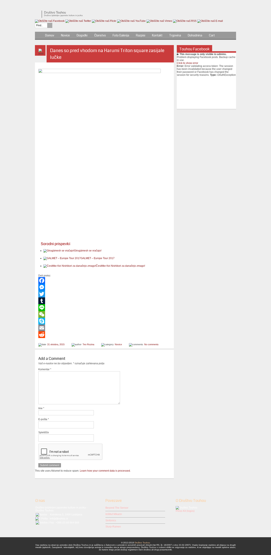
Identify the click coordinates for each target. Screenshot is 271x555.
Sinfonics (110, 520)
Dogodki (82, 35)
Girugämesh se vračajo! (87, 250)
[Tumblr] (104, 300)
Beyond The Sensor (116, 507)
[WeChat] (104, 314)
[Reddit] (104, 334)
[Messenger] (104, 287)
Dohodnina (195, 35)
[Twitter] (104, 294)
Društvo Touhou (142, 542)
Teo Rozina (88, 344)
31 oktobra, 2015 (56, 344)
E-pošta (43, 419)
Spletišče (43, 432)
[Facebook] (104, 280)
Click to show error (187, 63)
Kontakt (157, 35)
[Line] (104, 307)
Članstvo (100, 35)
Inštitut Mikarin (113, 514)
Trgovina (175, 35)
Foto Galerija (121, 35)
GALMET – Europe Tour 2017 (98, 258)
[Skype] (104, 321)
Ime (41, 408)
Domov (49, 35)
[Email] (104, 327)
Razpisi (140, 35)
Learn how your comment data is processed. (105, 470)
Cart (212, 35)
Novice (65, 35)
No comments (151, 344)
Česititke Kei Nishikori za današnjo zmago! (120, 265)
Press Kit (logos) (185, 510)
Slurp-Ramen (113, 526)
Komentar (44, 369)
